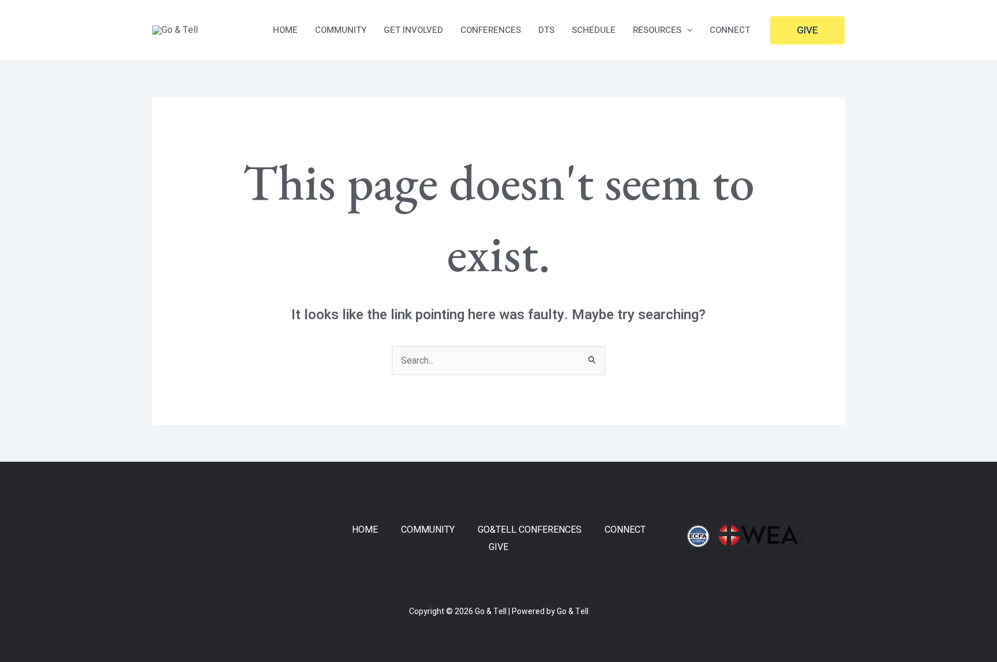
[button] (686, 30)
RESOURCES (657, 30)
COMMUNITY (340, 30)
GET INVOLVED (413, 30)
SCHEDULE (594, 30)
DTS (546, 30)
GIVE (498, 547)
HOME (285, 30)
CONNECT (730, 30)
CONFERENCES (490, 30)
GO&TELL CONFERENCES (530, 530)
